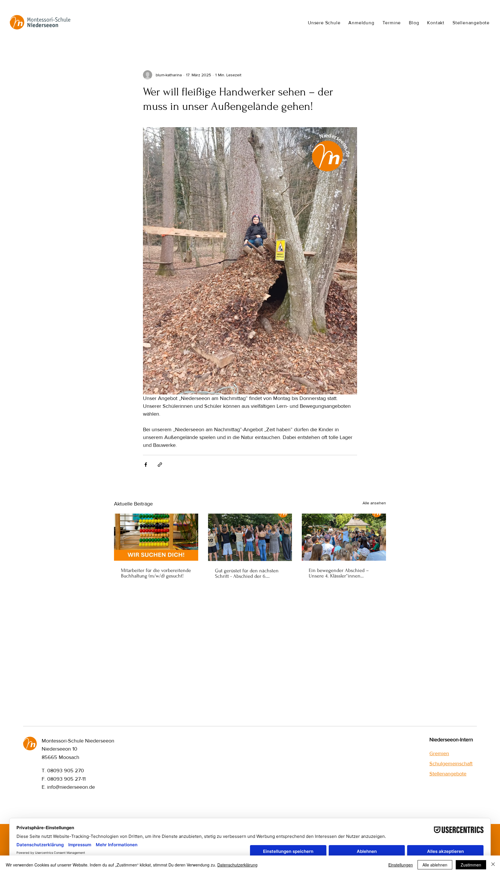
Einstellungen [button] (400, 865)
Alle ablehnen (434, 865)
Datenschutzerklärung (237, 865)
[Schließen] (493, 864)
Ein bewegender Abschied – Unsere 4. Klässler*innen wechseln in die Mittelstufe (339, 573)
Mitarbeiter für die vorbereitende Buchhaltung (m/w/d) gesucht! (156, 573)
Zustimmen (471, 865)
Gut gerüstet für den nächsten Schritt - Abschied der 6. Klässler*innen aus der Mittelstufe (247, 573)
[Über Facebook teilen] (145, 464)
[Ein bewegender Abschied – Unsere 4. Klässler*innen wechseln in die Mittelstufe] (344, 537)
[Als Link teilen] (160, 464)
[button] (324, 22)
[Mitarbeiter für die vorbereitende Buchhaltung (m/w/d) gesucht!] (156, 537)
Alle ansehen (374, 503)
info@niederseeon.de (71, 787)
